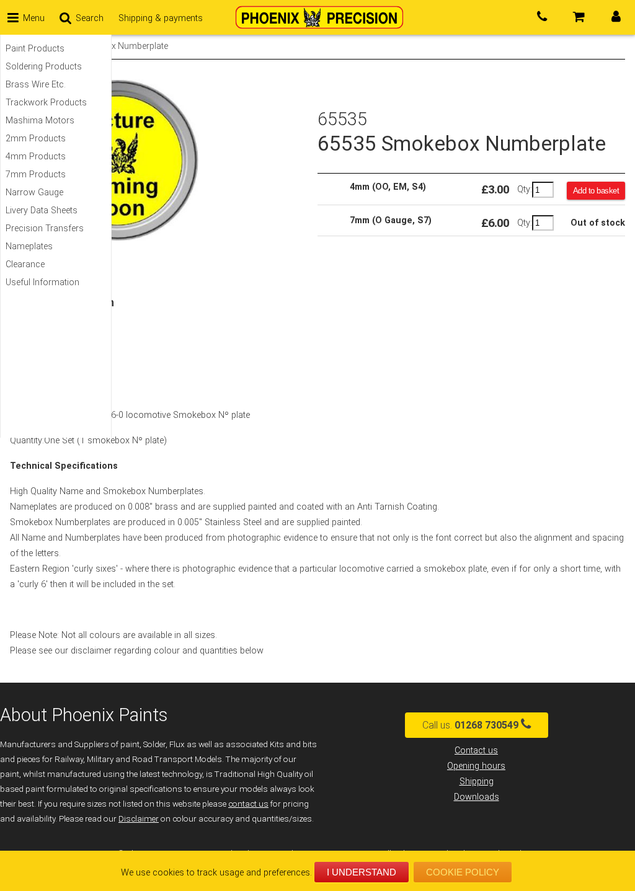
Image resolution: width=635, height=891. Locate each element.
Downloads (476, 797)
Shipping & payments (160, 18)
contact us (248, 804)
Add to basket (596, 190)
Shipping (477, 781)
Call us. (470, 725)
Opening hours (476, 766)
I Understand (361, 872)
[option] (164, 160)
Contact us (476, 750)
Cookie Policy (462, 872)
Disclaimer (138, 818)
